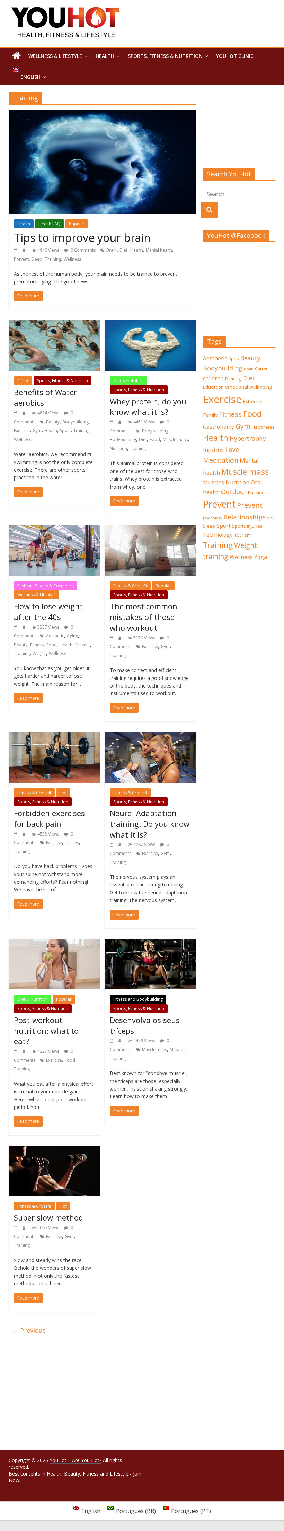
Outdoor (234, 492)
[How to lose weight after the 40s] (54, 529)
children (213, 378)
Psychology (212, 518)
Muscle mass (175, 440)
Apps (233, 359)
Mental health (159, 250)
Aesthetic (55, 636)
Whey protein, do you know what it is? (148, 406)
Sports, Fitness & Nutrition (165, 56)
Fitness (37, 645)
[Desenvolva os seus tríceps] (150, 943)
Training (53, 259)
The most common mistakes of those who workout (143, 617)
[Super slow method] (54, 1150)
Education (213, 387)
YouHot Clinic (235, 56)
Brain (111, 250)
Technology (218, 535)
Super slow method (48, 1217)
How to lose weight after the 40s (48, 611)
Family (210, 414)
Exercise (22, 431)
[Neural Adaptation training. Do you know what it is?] (150, 736)
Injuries (72, 843)
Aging (72, 636)
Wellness (72, 259)
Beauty (53, 422)
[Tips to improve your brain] (102, 114)
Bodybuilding (75, 422)
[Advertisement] (239, 130)
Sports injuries (247, 526)
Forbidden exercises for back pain (49, 818)
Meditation (220, 460)
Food (155, 440)
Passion (256, 492)
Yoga (260, 557)
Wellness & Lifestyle (55, 56)
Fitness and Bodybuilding (138, 999)
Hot (63, 793)
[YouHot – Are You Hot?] (16, 56)
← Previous (29, 1330)
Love (232, 449)
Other (23, 381)
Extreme (252, 401)
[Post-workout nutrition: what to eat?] (54, 943)
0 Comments (83, 250)
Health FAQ (49, 224)
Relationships (244, 517)
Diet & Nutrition (128, 381)
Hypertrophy (248, 438)
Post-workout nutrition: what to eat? (46, 1031)
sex (271, 518)
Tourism (242, 535)
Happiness (263, 427)
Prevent (21, 259)
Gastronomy (218, 426)
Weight (39, 653)
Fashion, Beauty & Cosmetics (45, 586)
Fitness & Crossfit (130, 586)
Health (105, 56)
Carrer (261, 368)
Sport (65, 431)
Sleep (37, 259)
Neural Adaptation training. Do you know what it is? (149, 824)
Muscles (177, 1049)
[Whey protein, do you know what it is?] (150, 324)
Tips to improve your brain (82, 237)
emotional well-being (248, 387)
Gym (37, 431)
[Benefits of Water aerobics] (54, 324)
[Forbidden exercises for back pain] (54, 736)
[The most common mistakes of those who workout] (150, 529)
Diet (123, 250)
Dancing (233, 379)
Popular (77, 224)
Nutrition (118, 449)
